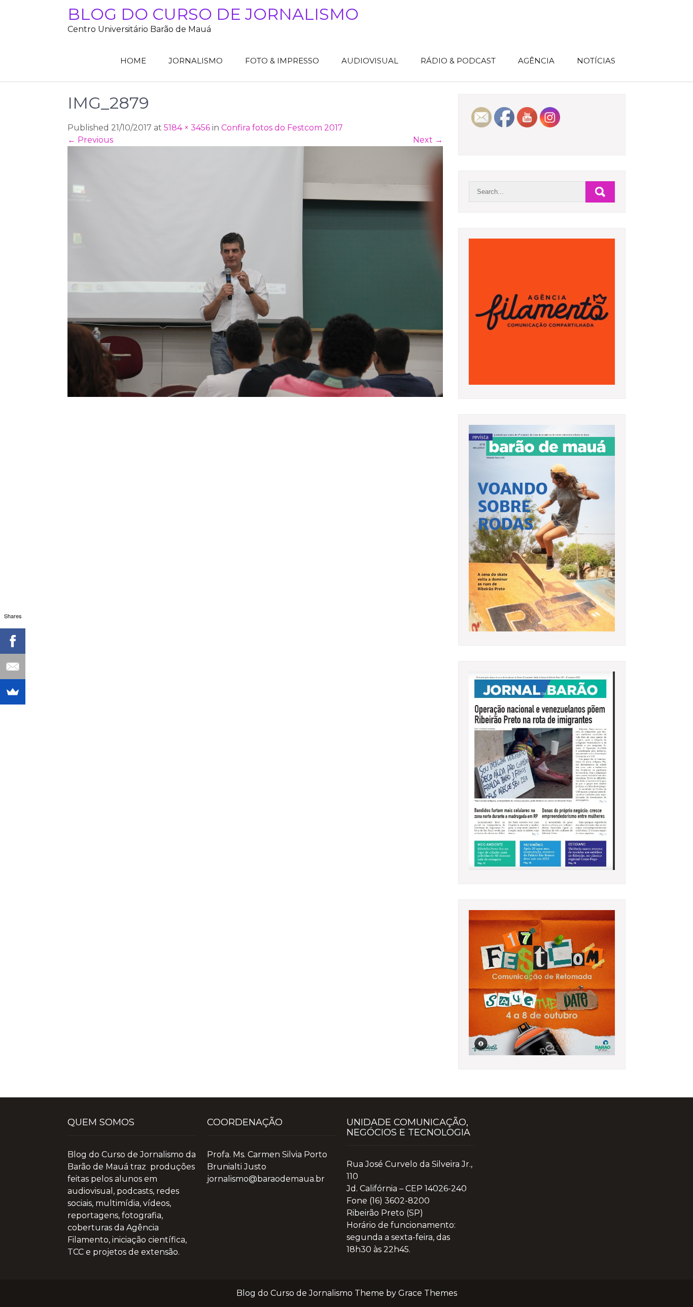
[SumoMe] (12, 692)
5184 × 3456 (187, 127)
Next (428, 140)
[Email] (12, 666)
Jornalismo (195, 60)
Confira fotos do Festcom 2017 (282, 127)
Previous (90, 140)
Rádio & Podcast (458, 60)
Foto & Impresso (282, 60)
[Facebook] (12, 641)
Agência (536, 60)
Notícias (596, 60)
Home (133, 60)
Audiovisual (369, 60)
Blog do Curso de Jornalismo (213, 14)
